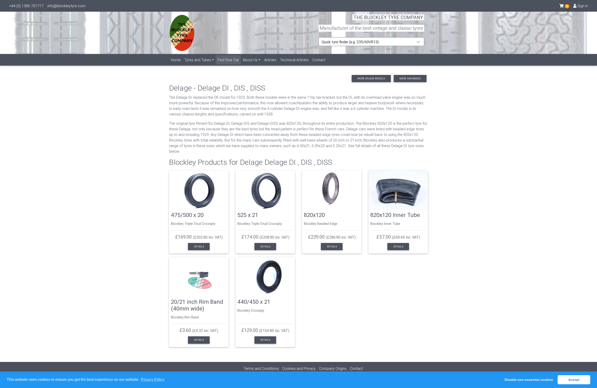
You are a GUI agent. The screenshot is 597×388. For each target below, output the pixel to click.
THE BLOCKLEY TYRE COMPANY (388, 17)
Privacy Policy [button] (152, 379)
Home (176, 59)
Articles (270, 59)
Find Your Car (229, 59)
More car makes (409, 78)
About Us (250, 59)
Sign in (582, 5)
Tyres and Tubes (197, 59)
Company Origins (333, 368)
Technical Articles (294, 59)
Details (199, 246)
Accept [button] (574, 379)
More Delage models (371, 78)
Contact (318, 59)
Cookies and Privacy (299, 368)
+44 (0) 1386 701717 (26, 5)
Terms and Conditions (261, 368)
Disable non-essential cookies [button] (529, 379)
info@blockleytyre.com (66, 5)
